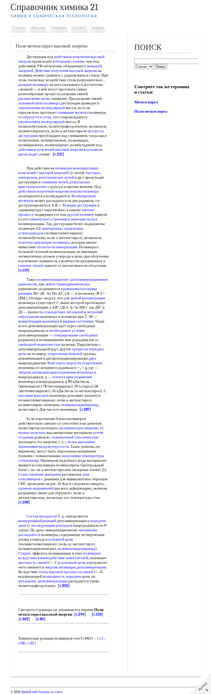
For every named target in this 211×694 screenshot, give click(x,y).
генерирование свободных (76, 335)
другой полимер (80, 214)
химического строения (48, 219)
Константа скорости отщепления (74, 363)
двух (92, 358)
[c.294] (80, 614)
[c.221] (58, 154)
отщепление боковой (65, 353)
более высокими (81, 442)
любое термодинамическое (67, 284)
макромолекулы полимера (77, 191)
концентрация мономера (38, 321)
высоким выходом (33, 395)
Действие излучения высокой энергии (66, 70)
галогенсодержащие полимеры (44, 242)
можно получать (32, 432)
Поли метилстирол (150, 111)
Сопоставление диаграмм (39, 474)
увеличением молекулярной (41, 121)
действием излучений (36, 191)
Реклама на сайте (50, 692)
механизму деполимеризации (42, 581)
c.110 (21, 643)
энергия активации (33, 372)
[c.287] (85, 409)
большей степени (69, 61)
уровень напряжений (35, 488)
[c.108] (24, 502)
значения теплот (84, 219)
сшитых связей (30, 265)
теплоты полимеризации (57, 247)
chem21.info (29, 692)
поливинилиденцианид (80, 404)
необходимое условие (67, 330)
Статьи (19, 28)
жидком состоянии (78, 321)
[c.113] (24, 270)
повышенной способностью (75, 437)
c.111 (31, 643)
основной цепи (60, 539)
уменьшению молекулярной (41, 107)
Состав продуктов (42, 516)
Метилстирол (146, 102)
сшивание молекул (73, 112)
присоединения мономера (71, 372)
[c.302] (64, 585)
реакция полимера (33, 84)
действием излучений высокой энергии (50, 149)
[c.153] (97, 614)
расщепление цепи (33, 98)
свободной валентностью (39, 344)
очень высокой (50, 571)
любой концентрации (87, 298)
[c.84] (41, 619)
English (98, 28)
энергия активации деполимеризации (75, 567)
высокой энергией (54, 172)
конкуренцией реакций (37, 520)
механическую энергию (78, 428)
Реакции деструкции (79, 205)
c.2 (101, 638)
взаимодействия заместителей (63, 558)
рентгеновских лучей (56, 177)
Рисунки (38, 28)
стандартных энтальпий (63, 312)
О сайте (79, 28)
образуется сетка (37, 117)
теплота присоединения (72, 377)
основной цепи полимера (39, 103)
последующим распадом (51, 525)
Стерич (24, 553)
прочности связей (78, 571)
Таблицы (59, 28)
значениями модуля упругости (43, 446)
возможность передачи (62, 576)
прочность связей (33, 562)
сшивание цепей (54, 182)
